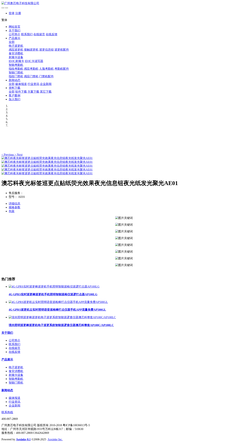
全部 (12, 41)
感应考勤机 (31, 68)
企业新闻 (46, 84)
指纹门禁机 (16, 76)
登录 (12, 13)
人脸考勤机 (46, 68)
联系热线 (7, 412)
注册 (18, 13)
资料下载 (14, 87)
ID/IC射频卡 (16, 61)
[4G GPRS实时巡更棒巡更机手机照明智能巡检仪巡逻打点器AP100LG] (54, 286)
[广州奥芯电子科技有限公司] (124, 3)
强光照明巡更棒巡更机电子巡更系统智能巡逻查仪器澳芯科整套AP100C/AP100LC (61, 325)
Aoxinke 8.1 (23, 439)
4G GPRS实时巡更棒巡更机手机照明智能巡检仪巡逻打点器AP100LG (53, 294)
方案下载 (33, 91)
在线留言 (39, 34)
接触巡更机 (31, 49)
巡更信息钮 (46, 49)
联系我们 (27, 34)
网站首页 (14, 26)
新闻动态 (14, 80)
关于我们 (14, 30)
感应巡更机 (16, 49)
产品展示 (14, 38)
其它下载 (46, 91)
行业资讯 (33, 84)
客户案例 (14, 95)
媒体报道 (21, 84)
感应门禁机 (31, 76)
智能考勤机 (16, 64)
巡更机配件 (61, 49)
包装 (12, 211)
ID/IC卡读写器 (34, 61)
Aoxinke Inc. (55, 439)
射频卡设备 (16, 57)
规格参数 (14, 207)
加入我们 (14, 99)
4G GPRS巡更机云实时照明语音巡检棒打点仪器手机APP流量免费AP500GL (57, 309)
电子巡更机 (16, 45)
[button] (8, 154)
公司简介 (14, 34)
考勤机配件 (61, 68)
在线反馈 (51, 34)
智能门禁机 (16, 72)
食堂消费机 (16, 53)
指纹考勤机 (16, 68)
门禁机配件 (46, 76)
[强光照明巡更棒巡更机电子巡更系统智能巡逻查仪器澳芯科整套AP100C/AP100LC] (62, 317)
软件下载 (21, 91)
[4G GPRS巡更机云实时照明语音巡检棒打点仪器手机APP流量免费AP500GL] (58, 302)
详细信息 (14, 203)
